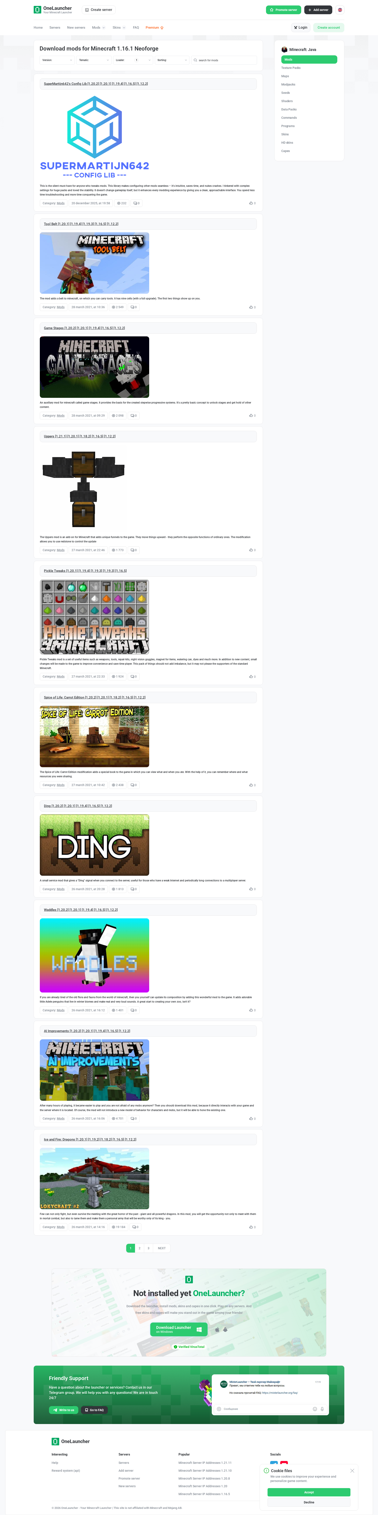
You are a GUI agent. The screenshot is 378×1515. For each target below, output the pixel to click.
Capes (285, 151)
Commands (289, 117)
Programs (288, 126)
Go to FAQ (97, 1410)
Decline (309, 1502)
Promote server (286, 10)
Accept (309, 1492)
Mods (96, 28)
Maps (285, 76)
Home (38, 27)
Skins (117, 28)
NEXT (162, 1248)
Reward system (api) (66, 1470)
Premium (152, 27)
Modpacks (288, 84)
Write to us (66, 1410)
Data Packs (289, 109)
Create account (329, 28)
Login (303, 27)
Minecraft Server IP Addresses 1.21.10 (205, 1470)
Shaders (287, 101)
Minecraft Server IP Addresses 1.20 (202, 1486)
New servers (76, 27)
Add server (320, 10)
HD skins (287, 142)
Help (55, 1462)
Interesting (60, 1454)
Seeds (285, 92)
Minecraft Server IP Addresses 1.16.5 (204, 1494)
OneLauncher (75, 1441)
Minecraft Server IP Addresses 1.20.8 (204, 1478)
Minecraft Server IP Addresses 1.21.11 (205, 1462)
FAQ (136, 27)
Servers (54, 27)
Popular (184, 1454)
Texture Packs (291, 68)
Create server (101, 10)
